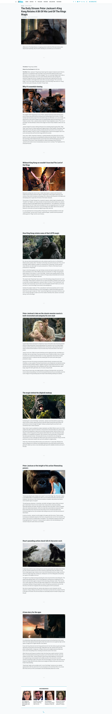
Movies (22, 5)
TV (35, 1)
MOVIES (31, 1)
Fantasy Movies (28, 5)
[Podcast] (87, 2)
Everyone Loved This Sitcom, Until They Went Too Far (38, 703)
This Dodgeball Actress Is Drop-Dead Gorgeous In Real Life (49, 703)
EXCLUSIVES (52, 1)
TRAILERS (40, 1)
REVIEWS (46, 1)
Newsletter (93, 1)
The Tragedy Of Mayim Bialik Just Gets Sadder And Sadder (26, 703)
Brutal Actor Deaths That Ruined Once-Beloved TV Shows (60, 703)
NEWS (26, 1)
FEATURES (59, 1)
